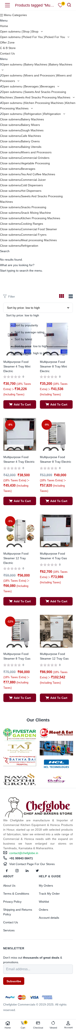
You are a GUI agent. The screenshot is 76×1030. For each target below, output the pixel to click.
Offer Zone (7, 42)
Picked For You (55, 37)
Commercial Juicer (33, 179)
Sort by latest (23, 339)
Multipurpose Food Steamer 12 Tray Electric (15, 558)
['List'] (70, 296)
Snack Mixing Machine (36, 212)
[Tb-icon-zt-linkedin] (27, 870)
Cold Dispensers (32, 185)
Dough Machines (32, 130)
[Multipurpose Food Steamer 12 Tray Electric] (19, 530)
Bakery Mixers (30, 125)
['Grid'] (61, 296)
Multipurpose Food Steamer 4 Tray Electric (19, 459)
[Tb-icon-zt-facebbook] (6, 870)
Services (9, 930)
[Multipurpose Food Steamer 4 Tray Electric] (19, 434)
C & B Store (8, 48)
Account (68, 1027)
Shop (35, 31)
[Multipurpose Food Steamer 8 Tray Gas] (19, 631)
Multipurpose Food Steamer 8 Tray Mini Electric (53, 366)
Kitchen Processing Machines (40, 218)
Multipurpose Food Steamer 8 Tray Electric (55, 459)
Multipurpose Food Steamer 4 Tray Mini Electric (16, 366)
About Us (9, 885)
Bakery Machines (32, 119)
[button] (19, 404)
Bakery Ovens (30, 141)
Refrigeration (52, 114)
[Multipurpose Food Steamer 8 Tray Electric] (56, 434)
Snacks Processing (33, 207)
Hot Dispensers (31, 190)
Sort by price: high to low (31, 353)
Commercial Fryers (33, 234)
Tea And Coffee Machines (38, 174)
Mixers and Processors (36, 152)
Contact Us (7, 53)
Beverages (48, 86)
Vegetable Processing (35, 163)
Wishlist (44, 901)
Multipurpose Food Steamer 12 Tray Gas (54, 656)
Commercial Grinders (35, 157)
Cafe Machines (31, 135)
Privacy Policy (12, 901)
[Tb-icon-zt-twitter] (37, 870)
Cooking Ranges (32, 223)
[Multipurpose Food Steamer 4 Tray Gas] (56, 530)
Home (4, 26)
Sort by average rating (29, 332)
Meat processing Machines (39, 240)
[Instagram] (16, 870)
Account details (49, 917)
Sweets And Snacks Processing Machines (43, 97)
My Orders (46, 885)
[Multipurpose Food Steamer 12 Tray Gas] (56, 631)
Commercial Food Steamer (39, 229)
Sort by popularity (26, 325)
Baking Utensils (31, 146)
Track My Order (49, 893)
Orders (43, 909)
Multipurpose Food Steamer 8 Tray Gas (16, 656)
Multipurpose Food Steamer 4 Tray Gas (53, 556)
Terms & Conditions (16, 893)
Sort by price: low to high (31, 346)
